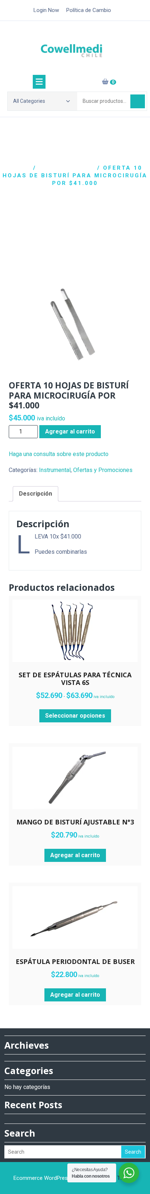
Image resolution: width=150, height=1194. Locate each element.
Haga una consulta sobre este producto (58, 454)
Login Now (46, 10)
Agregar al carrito (70, 431)
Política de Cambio (88, 10)
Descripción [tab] (35, 493)
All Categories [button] (29, 101)
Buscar (137, 101)
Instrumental (67, 168)
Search (133, 1152)
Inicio (19, 168)
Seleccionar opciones (75, 715)
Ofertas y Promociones (103, 470)
